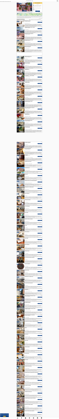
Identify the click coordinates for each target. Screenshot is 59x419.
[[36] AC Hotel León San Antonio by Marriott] (20, 260)
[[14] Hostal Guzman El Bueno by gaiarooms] (20, 110)
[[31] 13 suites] (20, 228)
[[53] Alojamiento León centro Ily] (20, 369)
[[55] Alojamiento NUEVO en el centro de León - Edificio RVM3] (20, 381)
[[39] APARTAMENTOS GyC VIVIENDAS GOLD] (20, 279)
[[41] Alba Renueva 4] (20, 292)
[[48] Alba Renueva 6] (20, 337)
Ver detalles (40, 28)
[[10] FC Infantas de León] (20, 85)
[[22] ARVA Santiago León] (20, 170)
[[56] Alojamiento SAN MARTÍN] (20, 388)
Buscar (38, 11)
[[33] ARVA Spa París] (20, 241)
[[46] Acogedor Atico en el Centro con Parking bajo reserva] (20, 324)
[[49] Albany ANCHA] (20, 343)
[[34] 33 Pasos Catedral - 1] (20, 247)
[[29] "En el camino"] (20, 215)
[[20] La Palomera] (20, 158)
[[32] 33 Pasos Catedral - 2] (20, 234)
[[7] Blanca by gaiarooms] (20, 65)
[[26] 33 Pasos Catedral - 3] (20, 196)
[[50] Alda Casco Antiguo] (20, 349)
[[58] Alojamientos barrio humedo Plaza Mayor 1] (20, 401)
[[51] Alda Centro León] (20, 356)
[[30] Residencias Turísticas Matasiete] (20, 222)
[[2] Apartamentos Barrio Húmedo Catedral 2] (20, 30)
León (17, 21)
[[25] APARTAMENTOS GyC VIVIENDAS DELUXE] (20, 190)
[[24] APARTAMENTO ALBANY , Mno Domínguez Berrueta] (20, 183)
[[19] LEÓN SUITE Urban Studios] (20, 151)
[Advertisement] (29, 137)
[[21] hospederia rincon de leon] (20, 164)
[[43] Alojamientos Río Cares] (20, 305)
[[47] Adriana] (20, 330)
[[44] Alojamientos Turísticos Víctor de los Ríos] (20, 311)
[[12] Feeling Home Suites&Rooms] (20, 97)
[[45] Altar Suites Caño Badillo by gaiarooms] (20, 317)
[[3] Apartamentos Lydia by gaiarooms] (20, 36)
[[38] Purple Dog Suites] (20, 273)
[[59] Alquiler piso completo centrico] (20, 407)
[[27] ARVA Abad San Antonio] (20, 202)
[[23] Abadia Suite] (20, 177)
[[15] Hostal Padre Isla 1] (20, 117)
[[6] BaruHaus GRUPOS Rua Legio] (20, 59)
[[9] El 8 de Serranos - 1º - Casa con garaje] (20, 78)
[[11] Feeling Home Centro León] (20, 91)
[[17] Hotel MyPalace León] (20, 129)
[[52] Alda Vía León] (20, 362)
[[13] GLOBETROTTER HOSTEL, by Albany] (20, 104)
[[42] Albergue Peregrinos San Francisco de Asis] (20, 298)
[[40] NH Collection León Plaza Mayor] (20, 286)
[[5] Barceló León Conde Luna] (20, 49)
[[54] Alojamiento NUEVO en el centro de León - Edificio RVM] (20, 375)
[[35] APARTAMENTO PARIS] (20, 254)
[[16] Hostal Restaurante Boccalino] (20, 123)
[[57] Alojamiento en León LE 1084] (20, 394)
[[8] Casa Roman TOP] (20, 72)
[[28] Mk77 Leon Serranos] (20, 209)
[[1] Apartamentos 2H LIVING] (20, 23)
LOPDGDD (8, 415)
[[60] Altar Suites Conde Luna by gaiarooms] (20, 413)
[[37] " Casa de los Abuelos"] (20, 266)
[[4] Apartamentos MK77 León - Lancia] (20, 43)
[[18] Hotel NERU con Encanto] (20, 145)
